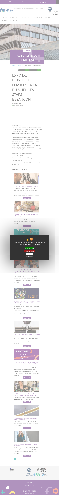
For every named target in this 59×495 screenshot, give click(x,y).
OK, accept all (30, 248)
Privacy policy (29, 256)
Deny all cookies (30, 251)
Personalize (29, 254)
